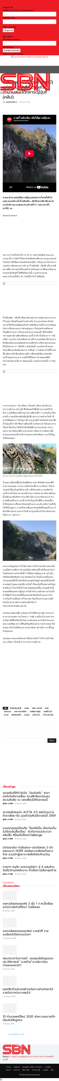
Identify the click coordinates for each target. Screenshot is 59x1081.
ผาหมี (46, 708)
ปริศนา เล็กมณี (37, 708)
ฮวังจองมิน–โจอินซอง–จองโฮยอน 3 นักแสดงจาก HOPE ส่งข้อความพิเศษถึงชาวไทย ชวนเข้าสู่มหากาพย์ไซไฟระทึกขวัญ (28, 851)
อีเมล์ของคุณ (8, 47)
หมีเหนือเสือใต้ (16, 715)
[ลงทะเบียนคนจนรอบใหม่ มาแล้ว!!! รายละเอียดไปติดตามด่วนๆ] (29, 923)
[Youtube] (5, 1062)
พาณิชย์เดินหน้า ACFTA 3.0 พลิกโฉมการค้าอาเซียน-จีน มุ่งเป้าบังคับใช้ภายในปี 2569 (29, 814)
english (45, 1070)
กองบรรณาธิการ (11, 102)
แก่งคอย (26, 715)
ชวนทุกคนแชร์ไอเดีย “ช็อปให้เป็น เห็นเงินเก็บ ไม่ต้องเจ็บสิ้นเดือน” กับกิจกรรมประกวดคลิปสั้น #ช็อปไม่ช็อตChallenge (29, 831)
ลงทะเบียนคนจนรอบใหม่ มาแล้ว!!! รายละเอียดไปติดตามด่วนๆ (25, 933)
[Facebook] (5, 108)
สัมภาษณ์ (26, 1070)
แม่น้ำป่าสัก (36, 715)
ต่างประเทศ (36, 1070)
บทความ (17, 1070)
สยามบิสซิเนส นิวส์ (16, 1034)
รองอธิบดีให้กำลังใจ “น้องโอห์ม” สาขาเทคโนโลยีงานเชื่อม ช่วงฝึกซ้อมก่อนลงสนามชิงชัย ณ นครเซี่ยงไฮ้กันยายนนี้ (26, 796)
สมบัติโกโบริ (48, 711)
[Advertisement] (25, 61)
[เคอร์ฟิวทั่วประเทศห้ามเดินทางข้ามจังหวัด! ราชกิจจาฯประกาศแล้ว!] (29, 981)
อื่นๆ (52, 1070)
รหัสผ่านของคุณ (9, 27)
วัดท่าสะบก (7, 711)
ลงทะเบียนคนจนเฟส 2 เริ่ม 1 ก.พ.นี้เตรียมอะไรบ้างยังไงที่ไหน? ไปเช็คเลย (28, 905)
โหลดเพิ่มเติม (8, 882)
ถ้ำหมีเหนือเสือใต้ (15, 708)
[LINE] (18, 108)
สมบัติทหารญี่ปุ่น (35, 711)
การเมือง (48, 1067)
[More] (24, 108)
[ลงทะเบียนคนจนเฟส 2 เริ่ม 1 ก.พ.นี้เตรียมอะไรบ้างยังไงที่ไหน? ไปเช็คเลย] (29, 895)
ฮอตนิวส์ (17, 1067)
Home (8, 1067)
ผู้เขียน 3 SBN (8, 803)
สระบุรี (6, 715)
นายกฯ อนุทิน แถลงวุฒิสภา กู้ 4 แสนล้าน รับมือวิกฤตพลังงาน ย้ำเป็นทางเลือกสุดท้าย (29, 868)
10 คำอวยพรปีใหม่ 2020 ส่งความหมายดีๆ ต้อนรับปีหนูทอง (29, 1018)
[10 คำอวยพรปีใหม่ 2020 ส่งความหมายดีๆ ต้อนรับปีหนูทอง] (29, 1008)
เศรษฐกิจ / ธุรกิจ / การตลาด (32, 1067)
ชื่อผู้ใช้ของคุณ (9, 18)
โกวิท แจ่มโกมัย (48, 715)
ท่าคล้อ (26, 708)
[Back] (3, 4)
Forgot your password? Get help (17, 33)
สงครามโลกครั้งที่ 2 (20, 711)
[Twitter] (12, 108)
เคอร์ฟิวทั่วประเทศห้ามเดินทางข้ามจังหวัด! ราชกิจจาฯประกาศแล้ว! (28, 991)
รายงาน (8, 1070)
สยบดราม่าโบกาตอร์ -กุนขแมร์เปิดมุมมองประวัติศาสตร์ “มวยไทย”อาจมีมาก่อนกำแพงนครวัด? (28, 961)
